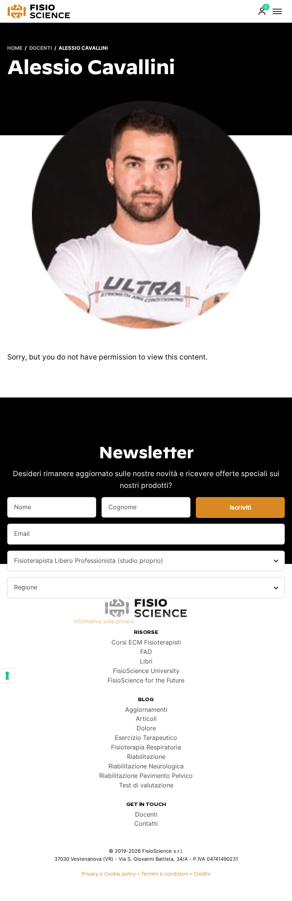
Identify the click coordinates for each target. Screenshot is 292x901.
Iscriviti (240, 507)
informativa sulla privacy (104, 621)
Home (14, 48)
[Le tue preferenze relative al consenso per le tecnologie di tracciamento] (7, 675)
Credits (202, 874)
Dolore (146, 728)
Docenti (40, 48)
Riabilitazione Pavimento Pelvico (146, 775)
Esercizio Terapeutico (146, 737)
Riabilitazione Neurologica (146, 766)
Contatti (146, 823)
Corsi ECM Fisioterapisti (146, 642)
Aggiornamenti (146, 709)
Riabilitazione (146, 756)
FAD (146, 652)
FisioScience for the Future (146, 680)
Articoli (146, 718)
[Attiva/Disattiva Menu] (277, 11)
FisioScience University (146, 671)
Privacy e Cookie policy (108, 874)
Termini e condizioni (164, 874)
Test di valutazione (146, 785)
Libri (146, 661)
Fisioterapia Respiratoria (146, 747)
